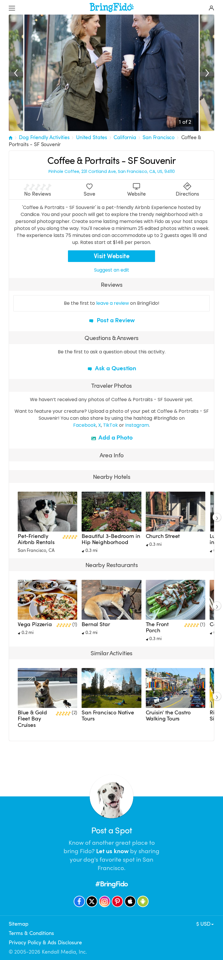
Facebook (84, 425)
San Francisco (159, 137)
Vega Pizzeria (35, 624)
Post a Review (115, 320)
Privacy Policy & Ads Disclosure (45, 942)
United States (91, 137)
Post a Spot (111, 831)
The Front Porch (157, 627)
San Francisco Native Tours (108, 715)
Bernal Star (96, 624)
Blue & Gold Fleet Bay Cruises (32, 718)
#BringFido (111, 883)
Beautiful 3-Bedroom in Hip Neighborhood (111, 539)
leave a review (112, 303)
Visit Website (112, 256)
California (125, 137)
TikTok (110, 425)
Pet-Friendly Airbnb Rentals (36, 539)
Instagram (137, 425)
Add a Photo (115, 437)
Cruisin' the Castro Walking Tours (168, 715)
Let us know (112, 851)
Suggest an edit (111, 270)
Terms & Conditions (31, 933)
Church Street (163, 536)
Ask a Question (115, 368)
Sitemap (18, 924)
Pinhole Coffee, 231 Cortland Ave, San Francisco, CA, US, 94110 (111, 171)
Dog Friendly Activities (44, 137)
